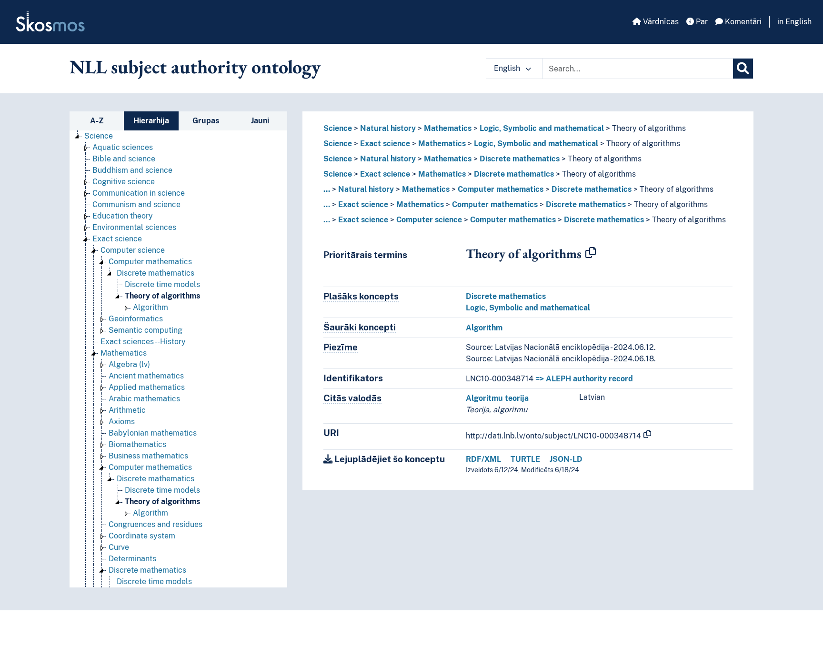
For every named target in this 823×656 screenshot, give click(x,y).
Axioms (122, 421)
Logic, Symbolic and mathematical (542, 128)
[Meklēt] (743, 68)
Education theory (122, 215)
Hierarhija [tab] (151, 120)
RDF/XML (483, 459)
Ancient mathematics (146, 375)
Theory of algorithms (162, 295)
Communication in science (138, 193)
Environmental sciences (134, 227)
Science (98, 135)
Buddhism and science (132, 170)
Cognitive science (123, 181)
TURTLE (525, 459)
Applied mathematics (147, 387)
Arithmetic (127, 410)
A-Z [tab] (97, 120)
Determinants (132, 558)
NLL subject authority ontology (195, 66)
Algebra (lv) (129, 364)
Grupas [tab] (205, 120)
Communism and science (136, 204)
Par (701, 21)
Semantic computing (145, 330)
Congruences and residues (155, 524)
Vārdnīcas (660, 21)
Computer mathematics (150, 261)
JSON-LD (566, 459)
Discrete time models (162, 284)
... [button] (326, 189)
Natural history (388, 128)
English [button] (508, 68)
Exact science (117, 238)
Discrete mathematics (155, 273)
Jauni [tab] (260, 120)
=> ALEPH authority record (584, 378)
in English (794, 21)
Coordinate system (142, 535)
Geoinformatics (136, 318)
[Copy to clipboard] (590, 253)
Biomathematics (137, 444)
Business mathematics (148, 455)
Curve (119, 547)
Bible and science (123, 158)
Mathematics (123, 353)
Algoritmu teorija (497, 398)
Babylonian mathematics (153, 432)
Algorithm (150, 307)
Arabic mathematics (144, 398)
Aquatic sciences (122, 147)
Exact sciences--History (143, 341)
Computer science (132, 250)
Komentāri (742, 21)
